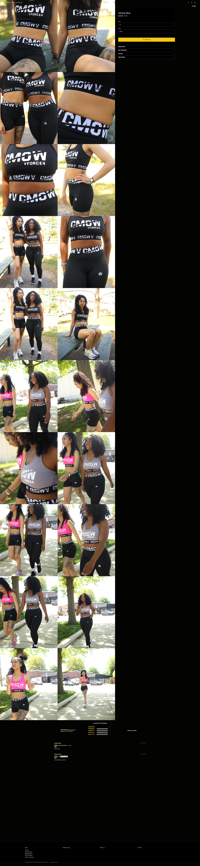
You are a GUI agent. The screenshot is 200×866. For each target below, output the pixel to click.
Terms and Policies (53, 862)
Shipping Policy (29, 853)
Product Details (121, 46)
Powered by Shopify (43, 862)
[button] (91, 726)
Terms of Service (29, 857)
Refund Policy (28, 852)
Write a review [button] (132, 730)
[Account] (191, 2)
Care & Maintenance (122, 50)
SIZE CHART (120, 53)
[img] (57, 743)
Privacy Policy (28, 855)
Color (119, 28)
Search (27, 850)
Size (119, 21)
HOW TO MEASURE (121, 57)
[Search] (188, 2)
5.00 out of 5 (72, 730)
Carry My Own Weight (33, 862)
